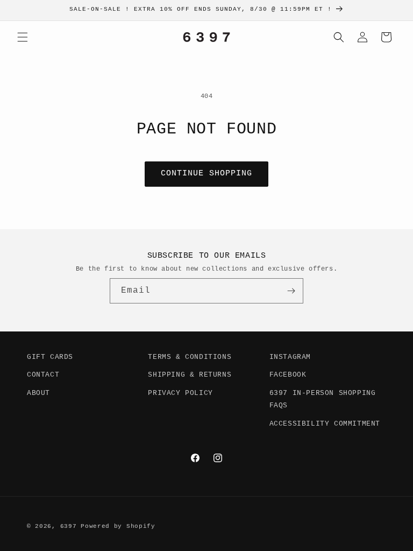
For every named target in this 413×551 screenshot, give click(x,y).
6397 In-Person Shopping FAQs (322, 399)
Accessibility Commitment (324, 424)
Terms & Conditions (189, 357)
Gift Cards (50, 357)
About (38, 393)
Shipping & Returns (189, 375)
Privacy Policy (180, 393)
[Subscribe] (291, 290)
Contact (43, 375)
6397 (68, 526)
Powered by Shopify (118, 526)
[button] (22, 37)
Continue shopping (206, 173)
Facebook (288, 375)
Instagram (290, 357)
